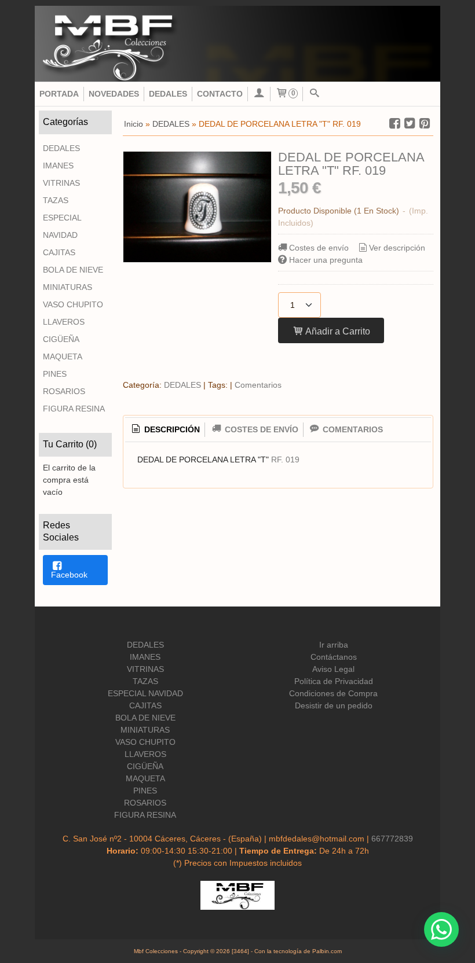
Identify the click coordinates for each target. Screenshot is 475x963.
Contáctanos (333, 656)
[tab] (165, 430)
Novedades (114, 93)
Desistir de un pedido (333, 705)
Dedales (168, 93)
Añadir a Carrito (337, 331)
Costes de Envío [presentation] (260, 429)
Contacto (220, 93)
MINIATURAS (67, 287)
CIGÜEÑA (61, 339)
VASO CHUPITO (73, 304)
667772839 (392, 838)
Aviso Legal (333, 669)
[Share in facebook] (394, 123)
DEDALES (61, 148)
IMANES (58, 165)
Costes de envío (319, 247)
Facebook (69, 574)
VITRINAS (61, 183)
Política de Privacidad (333, 681)
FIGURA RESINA (74, 408)
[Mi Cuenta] (259, 94)
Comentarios (258, 384)
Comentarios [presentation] (351, 429)
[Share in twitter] (409, 123)
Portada (59, 93)
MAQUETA (62, 356)
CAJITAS (59, 252)
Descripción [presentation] (171, 429)
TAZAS (55, 200)
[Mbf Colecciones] (237, 44)
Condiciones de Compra (333, 693)
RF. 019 (285, 459)
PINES (55, 373)
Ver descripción (397, 247)
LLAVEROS (64, 321)
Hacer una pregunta (326, 259)
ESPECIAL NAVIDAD (62, 226)
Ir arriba (333, 644)
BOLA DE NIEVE (73, 269)
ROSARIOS (64, 391)
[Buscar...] (314, 94)
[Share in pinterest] (424, 123)
